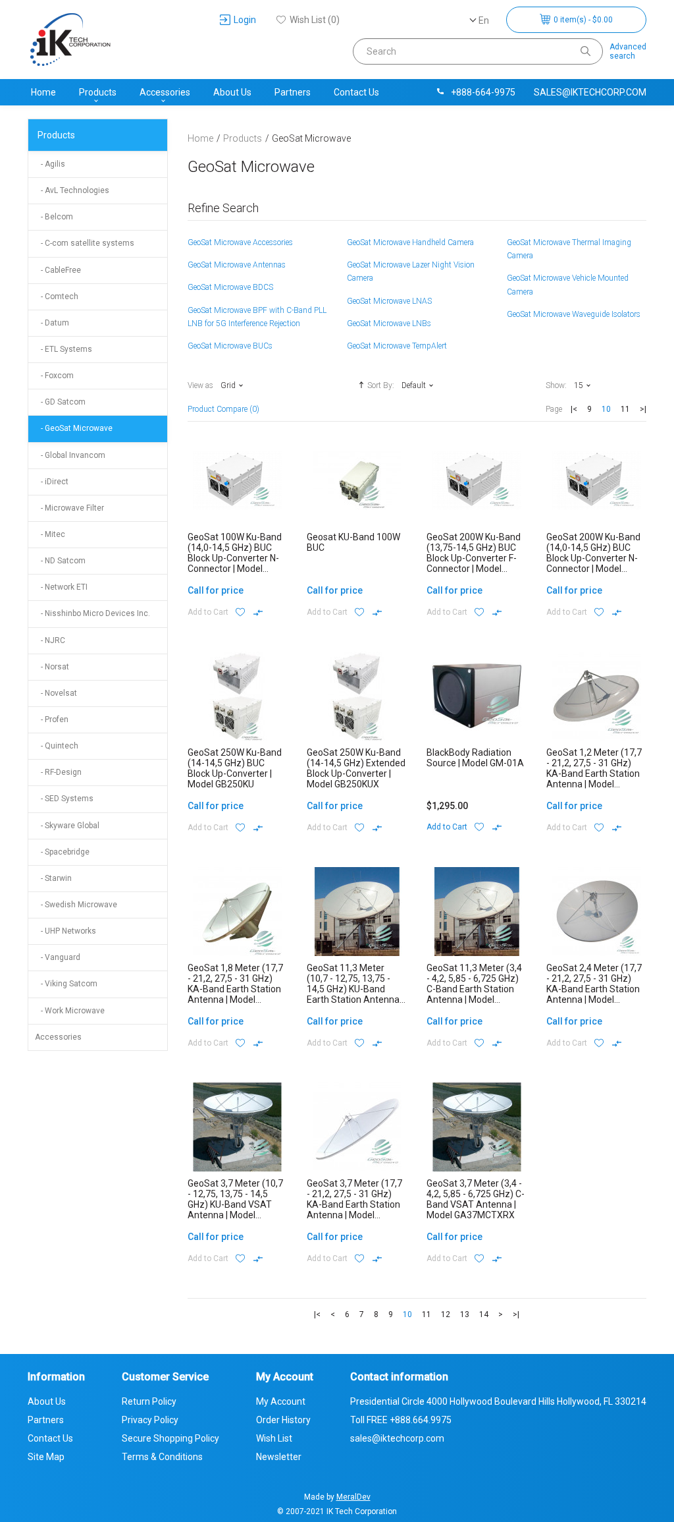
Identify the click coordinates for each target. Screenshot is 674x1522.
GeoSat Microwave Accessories (240, 242)
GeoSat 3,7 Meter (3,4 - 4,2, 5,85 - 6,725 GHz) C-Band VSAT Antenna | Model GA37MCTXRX (476, 1199)
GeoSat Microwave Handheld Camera (410, 242)
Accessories (165, 92)
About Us (232, 92)
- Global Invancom (70, 455)
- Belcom (54, 216)
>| (643, 409)
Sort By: (380, 385)
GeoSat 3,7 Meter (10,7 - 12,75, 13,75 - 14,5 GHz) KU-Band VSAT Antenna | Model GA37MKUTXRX (235, 1204)
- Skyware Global (67, 825)
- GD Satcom (60, 402)
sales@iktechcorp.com (590, 92)
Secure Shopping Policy (170, 1438)
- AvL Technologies (72, 190)
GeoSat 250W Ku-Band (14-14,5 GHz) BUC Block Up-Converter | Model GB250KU (235, 768)
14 (483, 1314)
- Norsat (52, 666)
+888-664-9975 (483, 92)
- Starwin (53, 878)
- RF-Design (58, 772)
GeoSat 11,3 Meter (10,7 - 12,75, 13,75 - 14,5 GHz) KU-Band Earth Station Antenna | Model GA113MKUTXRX (356, 989)
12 (445, 1314)
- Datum (52, 322)
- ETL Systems (63, 349)
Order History (283, 1420)
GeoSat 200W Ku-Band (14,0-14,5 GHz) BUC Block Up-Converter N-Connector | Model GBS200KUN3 (593, 558)
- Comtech (56, 296)
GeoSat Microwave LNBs (389, 323)
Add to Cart (208, 612)
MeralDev (353, 1497)
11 (625, 409)
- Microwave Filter (69, 508)
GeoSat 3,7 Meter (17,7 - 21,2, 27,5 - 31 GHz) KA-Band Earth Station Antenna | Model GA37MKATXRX (354, 1204)
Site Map (46, 1457)
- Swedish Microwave (76, 904)
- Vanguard (57, 957)
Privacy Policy (150, 1420)
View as (200, 385)
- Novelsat (56, 693)
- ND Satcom (60, 560)
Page (554, 409)
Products (98, 92)
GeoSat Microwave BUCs (230, 346)
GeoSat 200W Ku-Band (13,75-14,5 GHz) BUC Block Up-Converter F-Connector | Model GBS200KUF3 (474, 558)
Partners (292, 92)
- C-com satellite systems (84, 243)
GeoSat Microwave (311, 138)
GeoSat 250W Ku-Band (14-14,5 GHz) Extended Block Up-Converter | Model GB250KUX (356, 768)
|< (574, 409)
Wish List (274, 1438)
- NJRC (50, 640)
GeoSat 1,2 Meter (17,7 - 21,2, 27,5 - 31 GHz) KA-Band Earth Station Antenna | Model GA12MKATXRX (594, 773)
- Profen (51, 719)
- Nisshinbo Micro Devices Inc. (92, 613)
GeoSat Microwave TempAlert (397, 346)
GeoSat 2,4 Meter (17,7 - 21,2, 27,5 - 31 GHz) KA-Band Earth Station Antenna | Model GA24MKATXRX (594, 989)
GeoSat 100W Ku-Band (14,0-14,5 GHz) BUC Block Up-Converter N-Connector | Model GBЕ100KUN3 (235, 558)
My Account (280, 1401)
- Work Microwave (70, 1010)
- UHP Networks (65, 931)
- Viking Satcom (66, 983)
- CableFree (58, 270)
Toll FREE (401, 1420)
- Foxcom (54, 375)
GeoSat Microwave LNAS (389, 301)
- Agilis (50, 164)
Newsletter (278, 1457)
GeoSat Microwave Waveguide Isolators (573, 314)
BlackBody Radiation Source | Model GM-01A (475, 757)
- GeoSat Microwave (74, 428)
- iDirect (51, 481)
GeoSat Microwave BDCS (230, 287)
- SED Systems (64, 798)
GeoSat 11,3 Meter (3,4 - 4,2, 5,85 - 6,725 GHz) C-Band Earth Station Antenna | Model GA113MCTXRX (474, 989)
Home (43, 92)
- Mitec (50, 534)
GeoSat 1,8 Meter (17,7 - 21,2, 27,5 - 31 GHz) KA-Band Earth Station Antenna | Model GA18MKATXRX (235, 989)
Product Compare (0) (223, 409)
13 (464, 1314)
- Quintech (56, 745)
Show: (556, 385)
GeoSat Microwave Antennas (237, 264)
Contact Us (356, 92)
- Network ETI (61, 587)
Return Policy (149, 1401)
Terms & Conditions (162, 1457)
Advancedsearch (627, 51)
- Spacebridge (62, 852)
